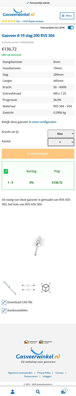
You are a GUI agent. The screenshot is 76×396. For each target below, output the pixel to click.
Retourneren (31, 376)
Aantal (6, 141)
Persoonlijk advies (40, 2)
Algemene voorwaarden (20, 372)
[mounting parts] (4, 310)
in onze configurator (42, 122)
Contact (59, 372)
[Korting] (6, 171)
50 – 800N (59, 87)
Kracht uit (8, 132)
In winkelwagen (38, 154)
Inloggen (47, 376)
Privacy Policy (44, 372)
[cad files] (4, 302)
